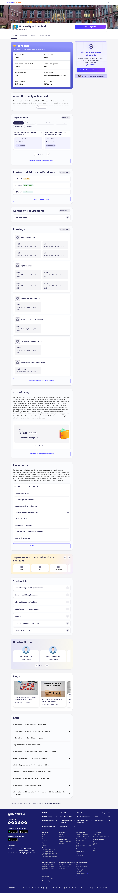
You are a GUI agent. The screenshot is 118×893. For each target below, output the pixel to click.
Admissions (23, 36)
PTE (94, 846)
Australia (44, 841)
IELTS (77, 853)
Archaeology (19, 126)
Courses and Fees (44, 36)
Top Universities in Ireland (49, 856)
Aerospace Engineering (45, 123)
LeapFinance (96, 834)
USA (43, 834)
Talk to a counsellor (81, 839)
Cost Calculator (80, 841)
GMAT (94, 850)
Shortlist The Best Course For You (41, 161)
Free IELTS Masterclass (82, 836)
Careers (61, 836)
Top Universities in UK (48, 851)
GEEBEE (61, 843)
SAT (94, 845)
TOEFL (95, 843)
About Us (61, 834)
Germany (44, 845)
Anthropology (61, 123)
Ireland (44, 843)
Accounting (19, 123)
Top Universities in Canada (49, 853)
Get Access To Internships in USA (41, 546)
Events (78, 849)
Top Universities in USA (48, 849)
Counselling (79, 855)
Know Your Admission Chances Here (42, 381)
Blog (77, 843)
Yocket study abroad (65, 841)
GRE (94, 848)
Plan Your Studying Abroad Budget (42, 454)
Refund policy (46, 881)
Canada (44, 839)
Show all (65, 118)
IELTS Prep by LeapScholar (100, 836)
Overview (14, 36)
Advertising (30, 123)
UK (43, 836)
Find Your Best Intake (41, 199)
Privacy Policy (46, 876)
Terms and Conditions (48, 879)
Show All (29, 126)
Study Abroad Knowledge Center (83, 845)
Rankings (33, 36)
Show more (64, 172)
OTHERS (105, 887)
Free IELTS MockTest (82, 834)
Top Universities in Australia (50, 855)
